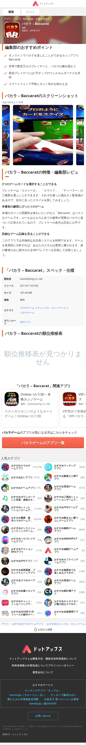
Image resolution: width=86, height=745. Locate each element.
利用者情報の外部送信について (30, 665)
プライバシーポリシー (61, 665)
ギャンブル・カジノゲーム (51, 307)
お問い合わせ (43, 716)
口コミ (30, 12)
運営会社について (43, 672)
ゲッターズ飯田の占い (64, 695)
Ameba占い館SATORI (43, 703)
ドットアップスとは (21, 658)
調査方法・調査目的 (44, 658)
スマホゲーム (27, 307)
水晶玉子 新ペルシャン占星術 (61, 699)
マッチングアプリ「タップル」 (43, 690)
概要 (11, 12)
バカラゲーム (27, 312)
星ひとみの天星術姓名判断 (23, 699)
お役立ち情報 (45, 629)
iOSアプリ (25, 322)
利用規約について (66, 658)
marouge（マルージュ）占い (27, 695)
